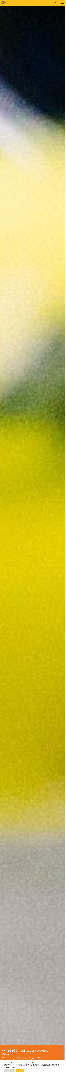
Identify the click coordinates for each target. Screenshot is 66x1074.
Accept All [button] (20, 1070)
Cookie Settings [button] (9, 1070)
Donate (57, 3)
